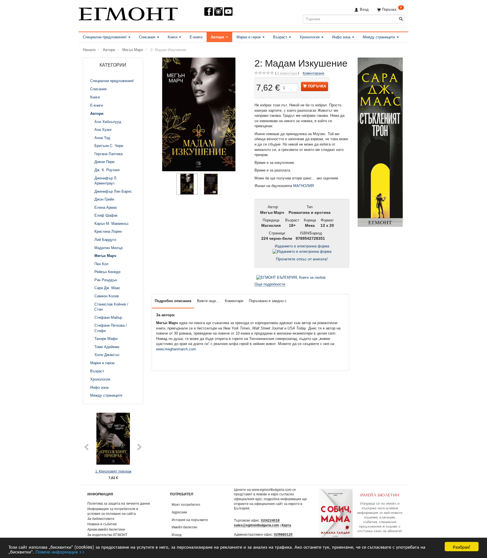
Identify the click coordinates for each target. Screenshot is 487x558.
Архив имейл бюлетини (106, 529)
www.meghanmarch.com (176, 349)
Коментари (234, 301)
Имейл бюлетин (184, 527)
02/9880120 (283, 534)
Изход (176, 535)
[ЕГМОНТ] (128, 12)
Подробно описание (173, 301)
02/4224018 (270, 520)
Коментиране (313, 73)
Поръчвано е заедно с (268, 301)
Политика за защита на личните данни (118, 503)
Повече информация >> (60, 551)
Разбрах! (461, 546)
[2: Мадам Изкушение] (199, 114)
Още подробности (269, 284)
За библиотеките (100, 518)
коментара (287, 73)
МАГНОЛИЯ (303, 186)
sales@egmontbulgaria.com (256, 525)
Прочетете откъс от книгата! (302, 259)
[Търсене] (401, 19)
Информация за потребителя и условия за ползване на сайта (112, 511)
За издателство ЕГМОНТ (107, 535)
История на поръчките (190, 520)
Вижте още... (208, 301)
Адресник (179, 512)
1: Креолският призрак (113, 471)
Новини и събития (102, 524)
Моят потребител (186, 504)
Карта (286, 525)
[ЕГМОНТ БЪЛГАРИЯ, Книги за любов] (290, 277)
